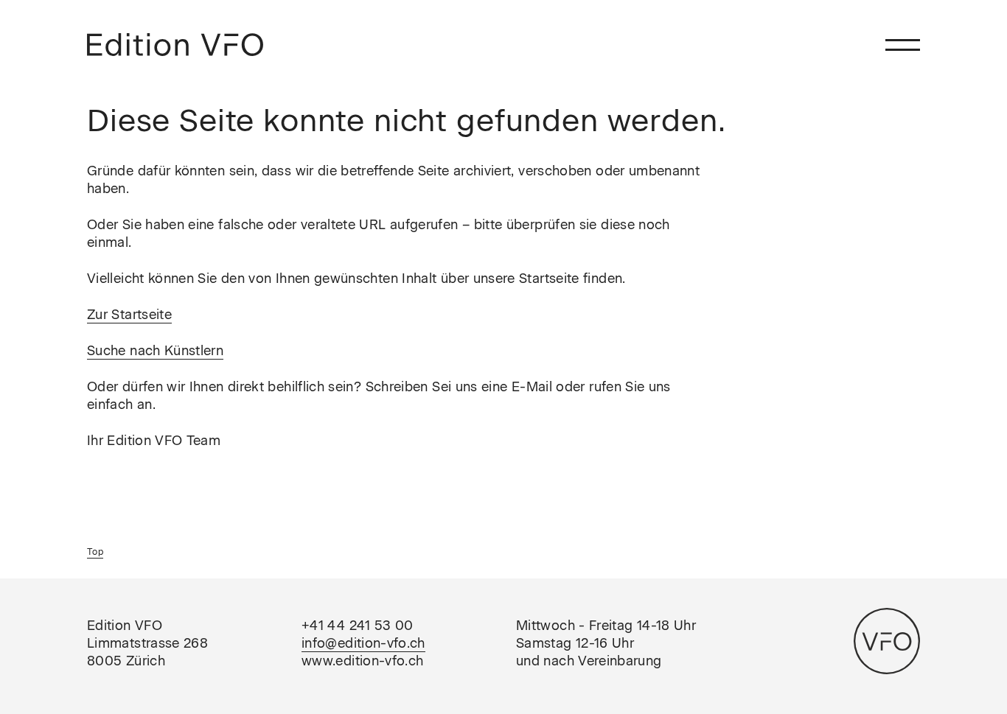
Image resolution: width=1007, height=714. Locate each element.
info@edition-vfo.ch (363, 643)
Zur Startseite (129, 315)
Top (95, 552)
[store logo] (175, 44)
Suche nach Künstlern (155, 351)
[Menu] (902, 44)
